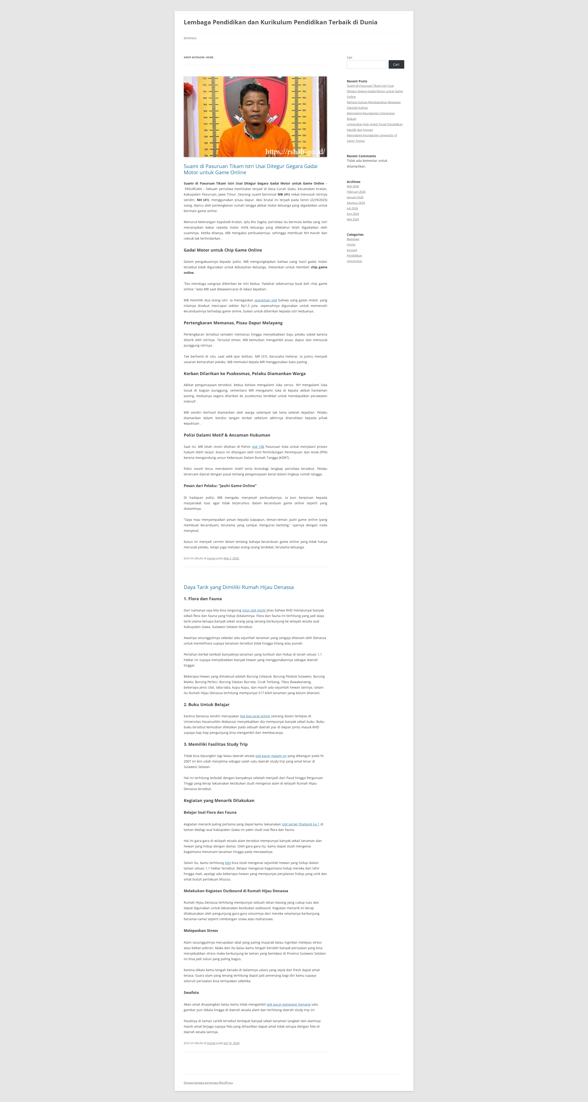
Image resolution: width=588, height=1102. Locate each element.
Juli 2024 (352, 208)
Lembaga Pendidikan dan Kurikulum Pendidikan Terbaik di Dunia (281, 22)
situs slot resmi (254, 610)
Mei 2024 (353, 219)
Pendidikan (354, 255)
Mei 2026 (353, 186)
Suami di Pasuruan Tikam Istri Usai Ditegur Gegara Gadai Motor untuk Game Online (251, 169)
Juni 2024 (353, 214)
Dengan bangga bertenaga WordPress (208, 1083)
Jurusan (352, 250)
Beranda (190, 38)
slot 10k (258, 446)
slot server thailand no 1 (300, 824)
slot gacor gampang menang (289, 1004)
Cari (349, 57)
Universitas (354, 261)
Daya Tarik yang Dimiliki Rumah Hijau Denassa (239, 586)
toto (228, 863)
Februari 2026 (356, 192)
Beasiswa (353, 239)
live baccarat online (255, 716)
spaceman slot (265, 300)
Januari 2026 (355, 197)
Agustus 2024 (356, 203)
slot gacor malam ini (271, 756)
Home (211, 558)
